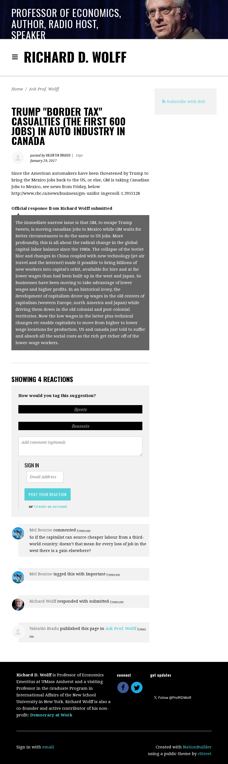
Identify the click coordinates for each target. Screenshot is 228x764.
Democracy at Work (51, 715)
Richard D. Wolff (75, 56)
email (48, 747)
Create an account (50, 506)
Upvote (80, 409)
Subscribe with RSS (186, 101)
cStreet (205, 753)
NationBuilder (197, 747)
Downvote (80, 426)
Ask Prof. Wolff (44, 89)
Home (17, 89)
